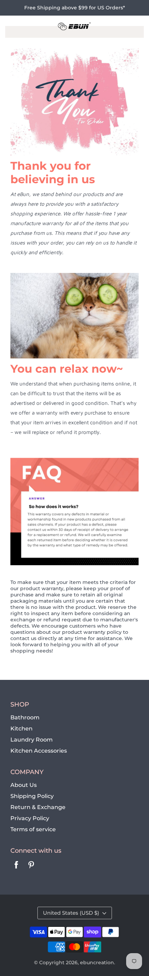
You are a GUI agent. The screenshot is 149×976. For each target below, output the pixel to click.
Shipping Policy (32, 796)
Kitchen (21, 728)
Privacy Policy (29, 818)
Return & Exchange (37, 807)
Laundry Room (31, 739)
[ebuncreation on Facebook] (16, 869)
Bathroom (25, 717)
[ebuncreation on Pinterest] (31, 869)
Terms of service (33, 829)
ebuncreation (97, 962)
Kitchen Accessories (38, 750)
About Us (23, 785)
